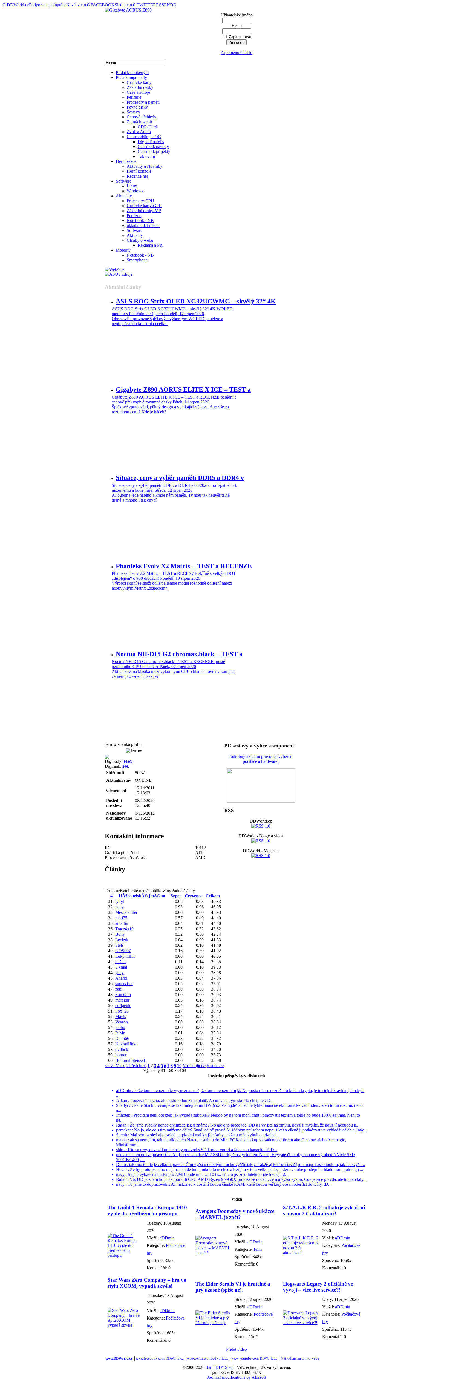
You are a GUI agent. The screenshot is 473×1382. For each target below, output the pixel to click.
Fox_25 (122, 1011)
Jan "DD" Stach (221, 1367)
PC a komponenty (131, 77)
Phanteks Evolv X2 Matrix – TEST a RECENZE (184, 566)
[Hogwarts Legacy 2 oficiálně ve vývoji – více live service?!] (301, 1322)
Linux (132, 186)
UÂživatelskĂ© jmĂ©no (142, 896)
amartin (121, 923)
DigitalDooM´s (151, 141)
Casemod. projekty (154, 151)
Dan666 (122, 1038)
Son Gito (123, 994)
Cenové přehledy (141, 117)
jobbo (120, 1027)
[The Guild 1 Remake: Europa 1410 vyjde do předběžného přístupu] (126, 1255)
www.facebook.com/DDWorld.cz (160, 1358)
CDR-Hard (147, 126)
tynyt (119, 901)
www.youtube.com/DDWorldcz (254, 1358)
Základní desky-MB (144, 210)
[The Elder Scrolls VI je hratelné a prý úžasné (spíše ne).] (213, 1322)
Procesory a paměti (143, 102)
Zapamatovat (240, 37)
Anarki (121, 978)
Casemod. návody (153, 146)
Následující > (194, 1065)
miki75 (121, 917)
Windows (135, 191)
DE (173, 4)
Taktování (146, 156)
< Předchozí (136, 1065)
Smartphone (137, 260)
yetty (119, 972)
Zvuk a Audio (139, 131)
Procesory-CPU (140, 200)
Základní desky (140, 87)
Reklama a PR (150, 245)
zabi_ (120, 989)
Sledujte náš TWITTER (135, 4)
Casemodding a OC (144, 136)
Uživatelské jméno (237, 15)
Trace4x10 (124, 928)
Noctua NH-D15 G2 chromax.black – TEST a (179, 654)
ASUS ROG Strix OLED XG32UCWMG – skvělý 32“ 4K (196, 301)
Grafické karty (139, 82)
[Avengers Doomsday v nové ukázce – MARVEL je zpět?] (213, 1252)
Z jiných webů (139, 122)
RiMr (120, 1033)
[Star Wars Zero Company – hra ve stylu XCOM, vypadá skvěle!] (126, 1325)
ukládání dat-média (143, 225)
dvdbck (121, 1049)
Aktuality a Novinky (144, 166)
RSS (160, 4)
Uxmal (121, 967)
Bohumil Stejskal (130, 1060)
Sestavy (133, 112)
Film (258, 1249)
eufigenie (123, 1005)
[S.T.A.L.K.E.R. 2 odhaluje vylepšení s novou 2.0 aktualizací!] (301, 1252)
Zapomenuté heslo (236, 52)
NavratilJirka (126, 1044)
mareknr (122, 1000)
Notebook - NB (140, 220)
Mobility (123, 250)
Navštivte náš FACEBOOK (90, 4)
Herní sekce (126, 161)
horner (120, 1055)
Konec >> (215, 1065)
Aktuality (124, 196)
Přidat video (236, 1349)
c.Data (120, 961)
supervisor (124, 983)
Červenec (193, 896)
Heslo (237, 25)
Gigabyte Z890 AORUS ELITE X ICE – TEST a (183, 389)
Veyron (121, 1022)
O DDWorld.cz (15, 4)
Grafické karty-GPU (144, 205)
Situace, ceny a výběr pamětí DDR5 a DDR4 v (180, 477)
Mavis (120, 1016)
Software (123, 181)
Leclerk (121, 939)
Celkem (213, 896)
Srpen (176, 896)
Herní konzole (139, 171)
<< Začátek (115, 1065)
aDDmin (167, 1238)
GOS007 (123, 950)
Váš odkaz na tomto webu (300, 1358)
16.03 (127, 762)
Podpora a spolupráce (47, 4)
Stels (119, 945)
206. (125, 766)
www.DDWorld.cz (119, 1358)
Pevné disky (137, 107)
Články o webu (140, 240)
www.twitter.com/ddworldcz (207, 1358)
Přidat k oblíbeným (132, 72)
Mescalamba (126, 912)
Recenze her (137, 176)
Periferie (134, 97)
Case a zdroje (138, 92)
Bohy (120, 934)
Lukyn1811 (125, 956)
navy (119, 907)
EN (167, 4)
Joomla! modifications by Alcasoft (236, 1377)
